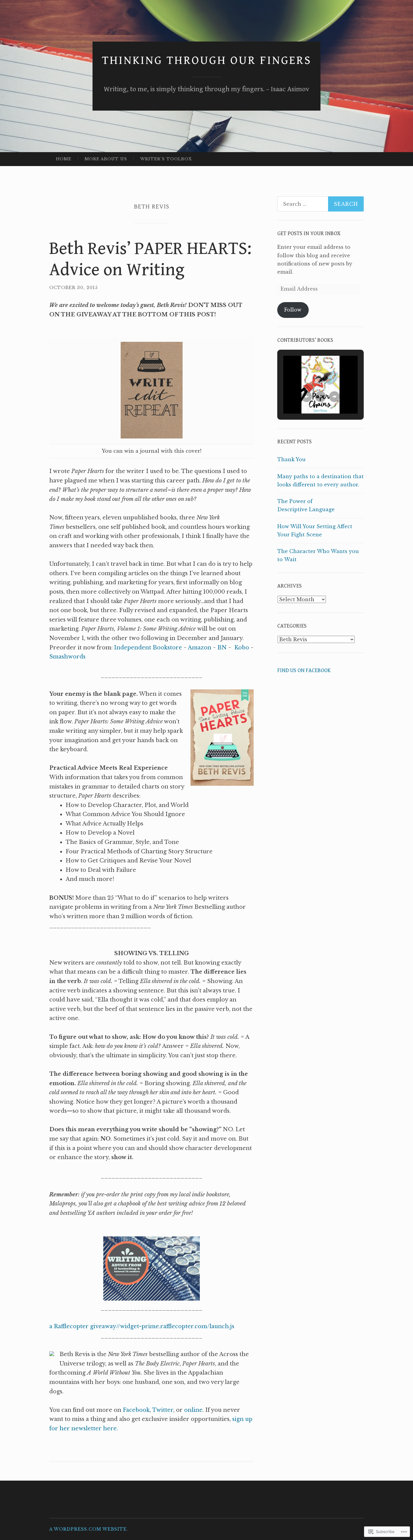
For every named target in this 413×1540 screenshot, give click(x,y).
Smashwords (67, 656)
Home (63, 159)
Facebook (136, 1410)
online (193, 1410)
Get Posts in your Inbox (308, 233)
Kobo (241, 647)
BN (222, 647)
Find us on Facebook (304, 670)
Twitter (162, 1410)
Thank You (291, 459)
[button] (306, 396)
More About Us (106, 159)
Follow (292, 310)
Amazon (199, 647)
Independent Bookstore (148, 647)
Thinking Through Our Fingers (206, 60)
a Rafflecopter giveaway (82, 1326)
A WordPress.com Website (88, 1529)
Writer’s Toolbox (166, 159)
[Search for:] (320, 204)
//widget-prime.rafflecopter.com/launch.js (175, 1326)
